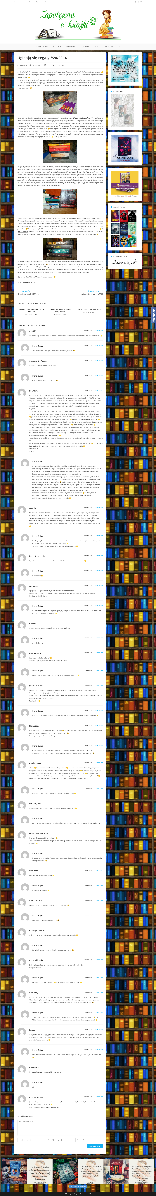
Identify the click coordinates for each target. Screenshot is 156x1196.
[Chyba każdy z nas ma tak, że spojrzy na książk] (65, 1171)
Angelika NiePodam (38, 361)
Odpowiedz (99, 330)
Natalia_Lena (35, 803)
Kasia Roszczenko (37, 556)
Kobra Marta (35, 653)
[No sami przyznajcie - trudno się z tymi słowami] (40, 1171)
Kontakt (31, 2)
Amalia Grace (35, 763)
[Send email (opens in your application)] (141, 2)
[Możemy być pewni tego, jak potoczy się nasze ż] (116, 1171)
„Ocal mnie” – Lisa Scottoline (89, 309)
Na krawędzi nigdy (92, 183)
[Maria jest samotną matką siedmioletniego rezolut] (14, 1171)
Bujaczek (23, 65)
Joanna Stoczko (36, 685)
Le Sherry (33, 390)
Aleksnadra (34, 1067)
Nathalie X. (34, 726)
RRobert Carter (36, 1097)
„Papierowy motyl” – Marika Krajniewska (60, 310)
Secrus (32, 1030)
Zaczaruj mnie (23, 231)
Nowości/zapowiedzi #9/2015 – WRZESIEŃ (31, 310)
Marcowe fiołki (86, 167)
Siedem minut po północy (82, 118)
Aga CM (32, 331)
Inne (48, 65)
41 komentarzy (60, 65)
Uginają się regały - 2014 (28, 282)
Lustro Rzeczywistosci (39, 833)
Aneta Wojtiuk (35, 900)
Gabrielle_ (33, 992)
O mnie (16, 2)
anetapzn (33, 586)
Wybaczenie (79, 221)
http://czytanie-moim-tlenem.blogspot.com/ (44, 1107)
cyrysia (32, 508)
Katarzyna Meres (37, 930)
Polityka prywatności (41, 2)
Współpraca (23, 2)
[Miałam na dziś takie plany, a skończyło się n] (141, 1171)
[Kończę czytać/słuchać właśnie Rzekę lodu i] (90, 1171)
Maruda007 (34, 870)
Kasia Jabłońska (36, 960)
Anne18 (32, 623)
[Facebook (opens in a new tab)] (135, 2)
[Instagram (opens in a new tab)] (138, 2)
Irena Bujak (37, 346)
